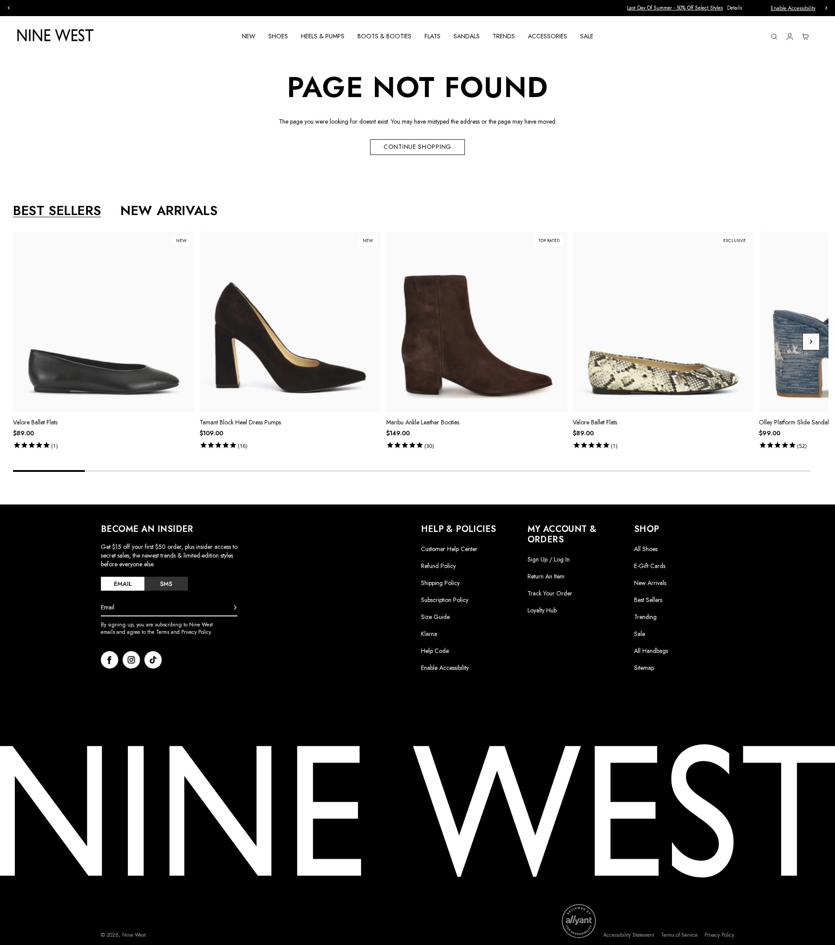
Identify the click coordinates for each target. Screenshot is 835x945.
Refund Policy (438, 566)
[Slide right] (811, 341)
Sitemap (644, 667)
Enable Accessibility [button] (793, 8)
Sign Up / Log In (549, 559)
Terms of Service (679, 935)
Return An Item (546, 576)
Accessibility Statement (628, 935)
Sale (639, 633)
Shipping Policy (440, 582)
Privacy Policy (719, 935)
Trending (645, 616)
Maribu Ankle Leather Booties (422, 422)
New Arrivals (650, 582)
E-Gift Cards (649, 566)
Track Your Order (550, 593)
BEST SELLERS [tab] (57, 211)
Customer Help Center (449, 549)
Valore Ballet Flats (35, 422)
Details (467, 8)
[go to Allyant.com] (578, 921)
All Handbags (651, 650)
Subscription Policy (444, 599)
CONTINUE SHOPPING (417, 146)
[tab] (122, 584)
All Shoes (646, 549)
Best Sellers (648, 599)
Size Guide (435, 616)
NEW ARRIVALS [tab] (168, 211)
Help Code (435, 651)
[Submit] (235, 607)
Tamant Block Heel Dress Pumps (240, 422)
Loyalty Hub (542, 610)
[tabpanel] (420, 342)
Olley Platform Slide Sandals (795, 422)
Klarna (429, 633)
